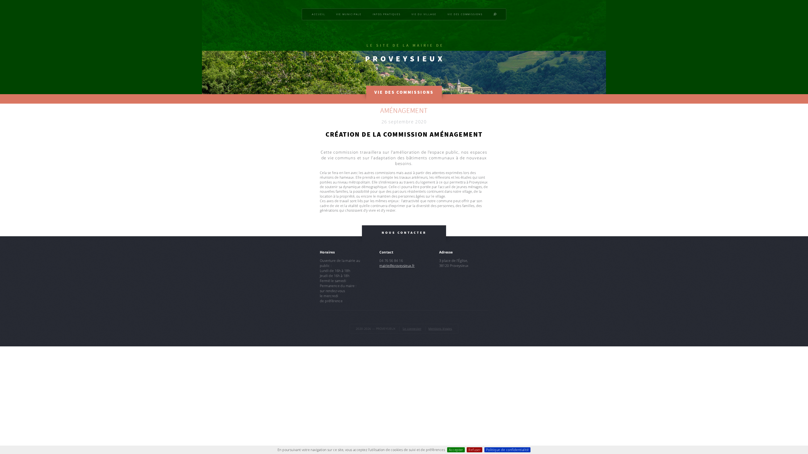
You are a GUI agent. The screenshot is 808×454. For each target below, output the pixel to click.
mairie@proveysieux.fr (397, 265)
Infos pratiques (387, 14)
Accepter (456, 449)
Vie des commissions (465, 14)
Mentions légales (440, 329)
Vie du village (424, 14)
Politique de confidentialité (507, 449)
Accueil (318, 14)
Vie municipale (348, 14)
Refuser (474, 449)
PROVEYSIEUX (405, 58)
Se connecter (412, 329)
